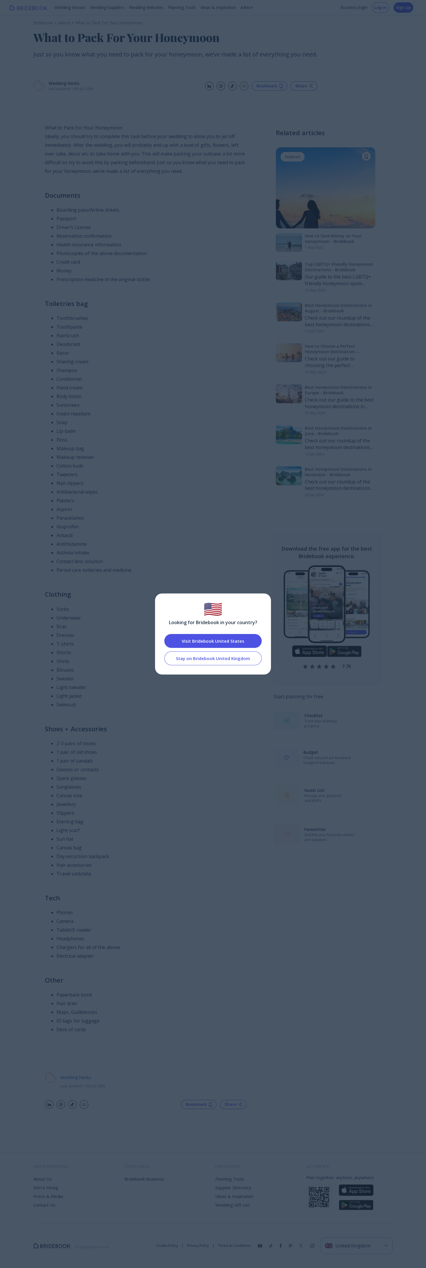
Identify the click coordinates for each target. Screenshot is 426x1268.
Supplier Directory (233, 1187)
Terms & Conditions (234, 1245)
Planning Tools (182, 7)
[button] (366, 156)
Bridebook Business (144, 1179)
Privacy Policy (198, 1245)
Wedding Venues (69, 7)
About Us (42, 1179)
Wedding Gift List (232, 1205)
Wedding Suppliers (107, 7)
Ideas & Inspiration (218, 7)
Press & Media (48, 1196)
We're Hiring (45, 1187)
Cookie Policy (167, 1245)
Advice (247, 7)
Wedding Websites (146, 7)
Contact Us (44, 1205)
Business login (354, 7)
